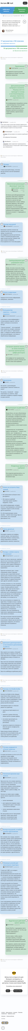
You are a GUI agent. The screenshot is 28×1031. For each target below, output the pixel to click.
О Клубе (3, 1012)
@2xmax (5, 134)
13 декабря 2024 (17, 409)
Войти (25, 3)
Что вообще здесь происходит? (14, 986)
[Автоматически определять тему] (5, 1023)
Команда (15, 1012)
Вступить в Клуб (18, 990)
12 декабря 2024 (15, 648)
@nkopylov (5, 144)
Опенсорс (3, 1016)
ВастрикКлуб (7, 3)
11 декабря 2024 (21, 68)
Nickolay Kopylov (8, 131)
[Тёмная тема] (7, 1023)
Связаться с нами (11, 1013)
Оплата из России (10, 1016)
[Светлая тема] (3, 1023)
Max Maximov (5, 122)
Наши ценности (9, 1012)
